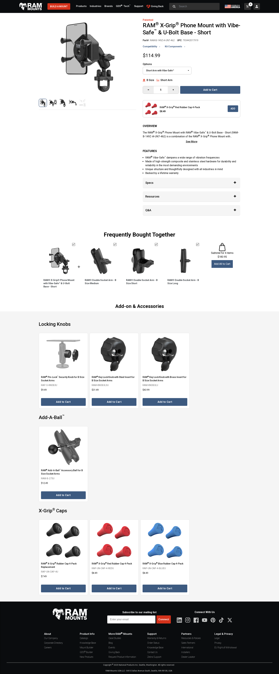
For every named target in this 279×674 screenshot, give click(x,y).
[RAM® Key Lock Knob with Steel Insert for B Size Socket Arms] (114, 354)
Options (147, 64)
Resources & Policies (191, 638)
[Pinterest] (213, 620)
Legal (217, 638)
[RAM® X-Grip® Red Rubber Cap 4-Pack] (114, 540)
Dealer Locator (188, 657)
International (187, 647)
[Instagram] (187, 620)
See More (191, 141)
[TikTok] (221, 620)
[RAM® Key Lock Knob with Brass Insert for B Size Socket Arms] (164, 354)
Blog (110, 643)
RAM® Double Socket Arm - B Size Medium (100, 282)
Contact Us (152, 652)
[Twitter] (229, 620)
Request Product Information (122, 657)
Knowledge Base (88, 643)
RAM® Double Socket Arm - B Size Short (142, 282)
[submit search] (174, 6)
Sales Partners (188, 643)
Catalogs (84, 638)
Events (111, 647)
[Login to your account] (256, 6)
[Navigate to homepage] (30, 6)
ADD (233, 108)
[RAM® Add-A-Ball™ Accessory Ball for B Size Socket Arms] (63, 447)
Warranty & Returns (156, 638)
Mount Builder (86, 647)
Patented (148, 19)
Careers (48, 647)
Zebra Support (154, 657)
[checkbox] (73, 244)
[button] (43, 103)
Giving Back (114, 652)
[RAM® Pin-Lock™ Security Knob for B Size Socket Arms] (63, 354)
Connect (163, 619)
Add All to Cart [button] (222, 263)
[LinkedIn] (179, 620)
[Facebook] (196, 620)
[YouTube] (204, 620)
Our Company (51, 638)
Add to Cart (210, 89)
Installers (185, 652)
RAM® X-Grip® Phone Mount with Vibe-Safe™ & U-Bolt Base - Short (58, 283)
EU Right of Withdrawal (225, 647)
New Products (86, 657)
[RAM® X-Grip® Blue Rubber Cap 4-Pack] (164, 540)
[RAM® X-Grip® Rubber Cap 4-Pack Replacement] (63, 540)
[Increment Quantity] (148, 90)
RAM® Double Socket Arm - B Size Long (183, 282)
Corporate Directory (53, 643)
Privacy (217, 643)
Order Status (153, 643)
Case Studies (114, 638)
